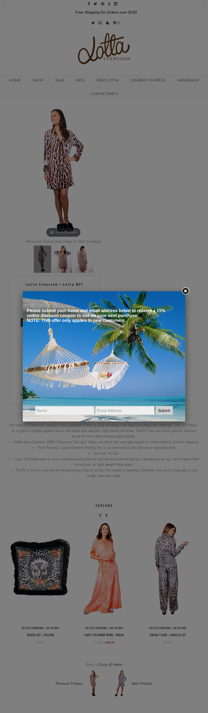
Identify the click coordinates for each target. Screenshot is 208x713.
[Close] (185, 291)
